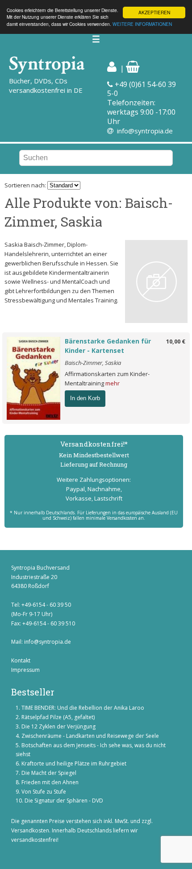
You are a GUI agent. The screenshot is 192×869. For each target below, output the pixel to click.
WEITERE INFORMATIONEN (142, 24)
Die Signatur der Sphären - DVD (64, 800)
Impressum (25, 670)
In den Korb (85, 398)
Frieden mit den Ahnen (50, 782)
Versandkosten (30, 830)
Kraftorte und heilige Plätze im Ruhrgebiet (73, 763)
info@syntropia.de (145, 130)
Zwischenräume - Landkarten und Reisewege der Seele (90, 736)
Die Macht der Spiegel (48, 773)
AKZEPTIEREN (154, 12)
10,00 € (175, 341)
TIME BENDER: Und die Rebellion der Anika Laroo (82, 708)
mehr (112, 383)
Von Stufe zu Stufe (43, 791)
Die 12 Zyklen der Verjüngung (58, 726)
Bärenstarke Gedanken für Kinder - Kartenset (108, 346)
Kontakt (20, 660)
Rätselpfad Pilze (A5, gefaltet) (58, 717)
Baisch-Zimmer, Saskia (93, 363)
